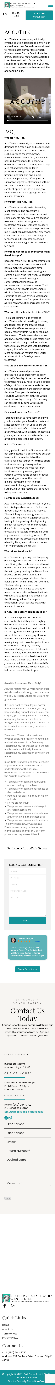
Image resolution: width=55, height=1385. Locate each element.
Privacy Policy (10, 1338)
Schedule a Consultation (39, 15)
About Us (7, 1329)
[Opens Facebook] (3, 14)
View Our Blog (27, 969)
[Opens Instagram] (6, 14)
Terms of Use (9, 1333)
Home (5, 1325)
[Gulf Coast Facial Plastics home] (27, 1298)
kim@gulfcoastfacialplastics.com (23, 1111)
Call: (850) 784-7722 (14, 1352)
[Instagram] (10, 1117)
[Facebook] (6, 1117)
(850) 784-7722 (16, 14)
